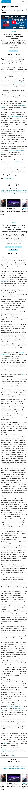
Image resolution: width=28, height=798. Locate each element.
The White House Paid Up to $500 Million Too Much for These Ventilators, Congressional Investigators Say (14, 191)
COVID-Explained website (14, 116)
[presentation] (1, 208)
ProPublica (9, 243)
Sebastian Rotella (19, 242)
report (23, 374)
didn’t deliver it (5, 281)
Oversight (14, 31)
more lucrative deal (6, 295)
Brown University (9, 178)
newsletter (12, 755)
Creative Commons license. (10, 751)
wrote (5, 743)
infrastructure (18, 161)
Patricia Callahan (8, 242)
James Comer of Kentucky (13, 706)
